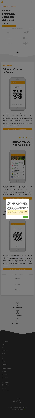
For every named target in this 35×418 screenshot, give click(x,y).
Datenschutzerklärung (22, 205)
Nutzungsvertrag (9, 206)
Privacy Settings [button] (20, 216)
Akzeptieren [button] (25, 216)
